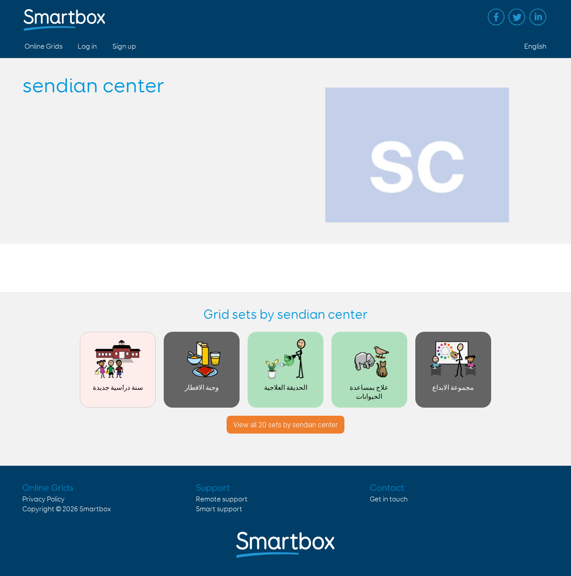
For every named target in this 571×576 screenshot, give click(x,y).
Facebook (496, 17)
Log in (87, 46)
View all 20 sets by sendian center (285, 425)
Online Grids (43, 46)
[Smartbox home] (64, 15)
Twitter (517, 17)
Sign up (124, 46)
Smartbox (95, 509)
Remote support (222, 499)
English (535, 46)
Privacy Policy (43, 499)
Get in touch (389, 499)
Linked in (538, 17)
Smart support (219, 509)
